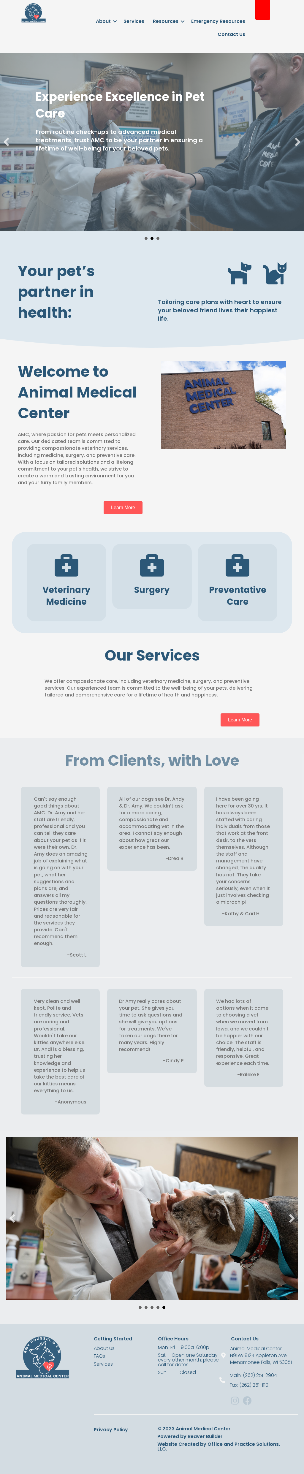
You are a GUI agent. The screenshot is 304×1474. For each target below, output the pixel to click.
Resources (165, 21)
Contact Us (231, 34)
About (103, 21)
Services (134, 21)
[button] (6, 142)
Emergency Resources (218, 21)
